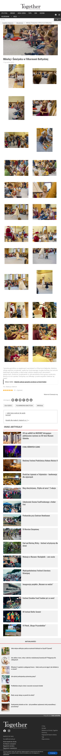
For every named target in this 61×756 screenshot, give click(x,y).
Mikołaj (40, 405)
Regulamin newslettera (10, 748)
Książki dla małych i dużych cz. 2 (16, 420)
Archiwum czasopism (9, 744)
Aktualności (19, 23)
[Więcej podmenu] (19, 16)
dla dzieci (8, 405)
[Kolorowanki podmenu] (11, 16)
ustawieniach (6, 754)
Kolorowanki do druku (9, 742)
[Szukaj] (57, 19)
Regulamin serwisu (8, 746)
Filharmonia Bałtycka (24, 405)
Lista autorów (55, 715)
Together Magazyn (8, 23)
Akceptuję (52, 753)
